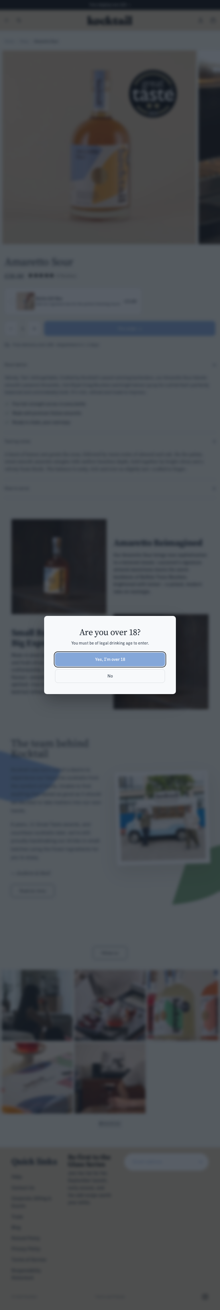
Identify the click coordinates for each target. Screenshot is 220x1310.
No (110, 675)
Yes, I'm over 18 (110, 659)
